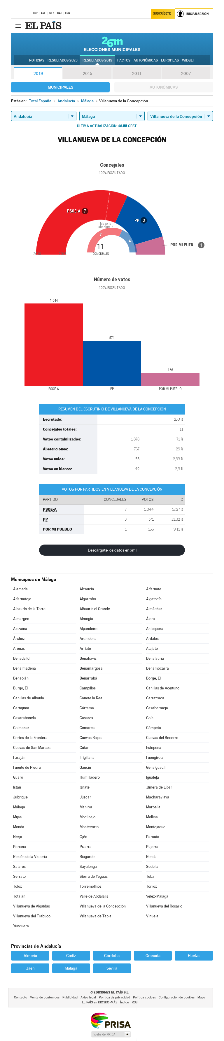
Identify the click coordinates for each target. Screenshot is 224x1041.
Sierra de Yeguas (94, 876)
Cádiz (71, 955)
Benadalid (21, 658)
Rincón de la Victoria (30, 856)
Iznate (85, 787)
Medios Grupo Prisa (111, 1034)
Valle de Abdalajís (94, 896)
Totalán (19, 896)
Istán (17, 787)
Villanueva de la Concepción (103, 906)
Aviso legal (88, 997)
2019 (38, 73)
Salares (19, 866)
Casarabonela (24, 718)
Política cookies (144, 997)
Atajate (152, 648)
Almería (30, 955)
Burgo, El (20, 688)
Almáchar (154, 609)
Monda (18, 827)
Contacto (20, 997)
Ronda (151, 856)
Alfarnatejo (22, 599)
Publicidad (70, 997)
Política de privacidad (114, 997)
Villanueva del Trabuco (31, 916)
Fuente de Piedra (27, 767)
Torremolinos (91, 886)
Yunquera (21, 926)
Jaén (30, 968)
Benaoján (21, 678)
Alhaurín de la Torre (29, 609)
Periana (19, 847)
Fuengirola (154, 757)
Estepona (153, 747)
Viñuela (152, 916)
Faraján (19, 757)
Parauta (152, 837)
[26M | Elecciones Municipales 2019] (112, 44)
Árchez (19, 638)
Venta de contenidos (45, 997)
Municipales (60, 87)
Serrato (19, 876)
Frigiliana (87, 757)
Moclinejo (87, 817)
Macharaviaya (157, 797)
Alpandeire (88, 628)
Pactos (123, 60)
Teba (150, 876)
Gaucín (85, 767)
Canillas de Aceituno (162, 688)
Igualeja (152, 777)
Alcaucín (87, 589)
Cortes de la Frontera (30, 737)
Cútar (84, 747)
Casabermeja (157, 708)
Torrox (151, 886)
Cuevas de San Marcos (31, 747)
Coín (149, 718)
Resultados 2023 (63, 60)
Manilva (86, 807)
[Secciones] (18, 26)
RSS (134, 1002)
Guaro (18, 777)
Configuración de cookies (177, 997)
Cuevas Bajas (91, 737)
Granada (153, 955)
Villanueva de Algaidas (31, 906)
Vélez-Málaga (157, 896)
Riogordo (87, 856)
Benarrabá (88, 678)
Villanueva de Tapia (95, 916)
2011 (136, 73)
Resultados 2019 (97, 60)
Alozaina (20, 628)
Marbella (153, 807)
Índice (124, 1002)
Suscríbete (162, 13)
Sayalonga (88, 866)
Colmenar (21, 728)
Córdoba (112, 955)
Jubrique (20, 797)
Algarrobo (88, 599)
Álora (150, 619)
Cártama (87, 708)
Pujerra (152, 847)
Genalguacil (155, 767)
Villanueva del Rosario (164, 906)
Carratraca (155, 698)
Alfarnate (153, 589)
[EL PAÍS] (44, 26)
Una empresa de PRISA (111, 1020)
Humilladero (90, 777)
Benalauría (155, 658)
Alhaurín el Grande (95, 609)
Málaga (19, 807)
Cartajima (21, 708)
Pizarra (86, 847)
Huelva (194, 955)
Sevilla (111, 968)
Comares (87, 728)
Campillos (88, 688)
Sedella (152, 866)
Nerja (17, 837)
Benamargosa (91, 668)
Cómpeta (153, 728)
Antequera (154, 628)
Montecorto (89, 827)
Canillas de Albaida (28, 698)
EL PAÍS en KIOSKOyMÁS (99, 1002)
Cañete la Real (91, 698)
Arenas (19, 648)
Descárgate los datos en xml (112, 550)
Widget (188, 60)
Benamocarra (157, 668)
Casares (86, 718)
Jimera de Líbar (159, 787)
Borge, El (153, 678)
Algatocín (154, 599)
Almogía (86, 619)
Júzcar (85, 797)
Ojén (83, 837)
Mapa (201, 997)
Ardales (152, 638)
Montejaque (155, 827)
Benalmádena (24, 668)
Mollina (152, 817)
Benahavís (88, 658)
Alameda (20, 589)
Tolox (17, 886)
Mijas (17, 817)
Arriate (85, 648)
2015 (87, 73)
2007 (186, 73)
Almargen (21, 619)
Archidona (88, 638)
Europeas (170, 60)
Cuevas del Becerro (162, 737)
